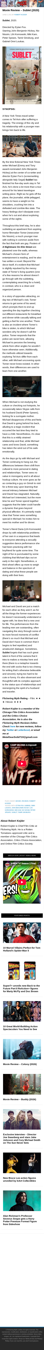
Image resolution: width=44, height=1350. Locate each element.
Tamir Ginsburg (24, 812)
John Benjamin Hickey (20, 808)
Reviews (25, 801)
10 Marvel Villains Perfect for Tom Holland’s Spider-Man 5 (21, 949)
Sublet (14, 812)
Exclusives (27, 1268)
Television (27, 1280)
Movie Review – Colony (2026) (20, 1064)
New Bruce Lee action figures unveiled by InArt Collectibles (19, 1179)
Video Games (27, 1289)
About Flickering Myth (27, 1306)
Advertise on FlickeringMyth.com (27, 1310)
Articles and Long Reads (27, 1260)
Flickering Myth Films (27, 1298)
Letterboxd (23, 730)
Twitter (10, 730)
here (12, 726)
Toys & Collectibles (27, 1293)
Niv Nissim (26, 810)
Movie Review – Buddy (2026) (19, 1099)
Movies (18, 801)
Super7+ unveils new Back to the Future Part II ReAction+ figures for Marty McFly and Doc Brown (21, 988)
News (27, 1248)
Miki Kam (18, 810)
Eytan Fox (20, 805)
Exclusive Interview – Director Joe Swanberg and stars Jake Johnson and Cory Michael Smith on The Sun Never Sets (21, 1138)
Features (27, 1256)
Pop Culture (27, 1273)
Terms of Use (29, 1339)
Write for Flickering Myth (26, 1314)
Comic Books (27, 1285)
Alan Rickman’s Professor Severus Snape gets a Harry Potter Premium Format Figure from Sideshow (20, 1220)
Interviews (27, 1264)
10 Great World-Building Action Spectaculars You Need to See (20, 1028)
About (27, 1302)
